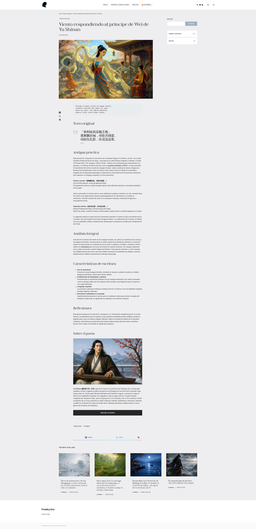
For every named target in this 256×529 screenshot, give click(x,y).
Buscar (170, 19)
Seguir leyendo (107, 413)
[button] (199, 5)
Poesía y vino (48, 509)
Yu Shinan (86, 426)
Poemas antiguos (67, 13)
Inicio (60, 13)
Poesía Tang (78, 426)
